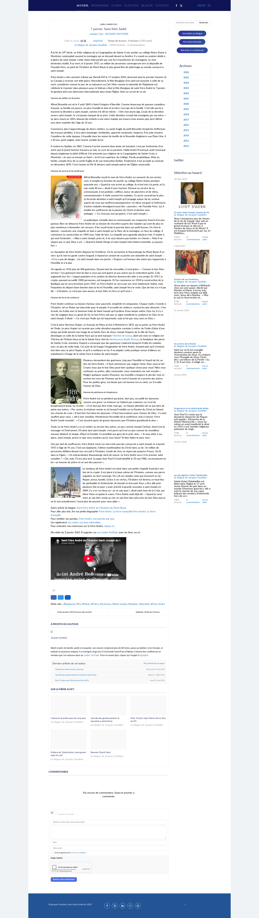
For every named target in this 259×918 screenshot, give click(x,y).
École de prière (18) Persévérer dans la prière (74, 612)
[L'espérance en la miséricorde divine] (192, 390)
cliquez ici (109, 526)
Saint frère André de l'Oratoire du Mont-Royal (101, 508)
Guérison (106, 604)
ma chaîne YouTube (107, 532)
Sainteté (145, 604)
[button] (204, 5)
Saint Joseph (120, 604)
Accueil (82, 5)
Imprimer (98, 41)
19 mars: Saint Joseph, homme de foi (191, 212)
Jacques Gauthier (116, 34)
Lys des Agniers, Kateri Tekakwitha (190, 475)
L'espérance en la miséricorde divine (191, 408)
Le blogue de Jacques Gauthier (91, 45)
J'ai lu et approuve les (70, 853)
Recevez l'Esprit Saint (101, 752)
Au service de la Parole (185, 344)
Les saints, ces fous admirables (84, 522)
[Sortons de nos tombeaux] (192, 261)
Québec (134, 604)
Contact (162, 5)
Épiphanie (70, 604)
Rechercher (203, 23)
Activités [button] (131, 5)
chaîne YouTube (91, 655)
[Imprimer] (138, 906)
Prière (95, 604)
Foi (79, 604)
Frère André (158, 604)
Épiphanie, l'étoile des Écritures (148, 612)
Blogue (147, 5)
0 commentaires (136, 45)
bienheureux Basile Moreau (124, 339)
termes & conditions (78, 853)
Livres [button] (116, 5)
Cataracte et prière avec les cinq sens (68, 718)
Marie (86, 604)
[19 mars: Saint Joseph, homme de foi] (192, 195)
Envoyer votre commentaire (64, 879)
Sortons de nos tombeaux (186, 279)
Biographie (100, 5)
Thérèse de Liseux (122, 336)
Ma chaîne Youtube (192, 42)
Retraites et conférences (192, 50)
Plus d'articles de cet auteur (154, 663)
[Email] (130, 906)
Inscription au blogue (192, 33)
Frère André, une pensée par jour (96, 519)
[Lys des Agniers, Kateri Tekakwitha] (192, 457)
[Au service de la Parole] (192, 326)
